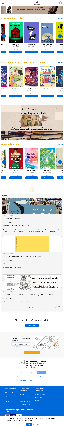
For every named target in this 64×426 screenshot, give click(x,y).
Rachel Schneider (31, 91)
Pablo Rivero (16, 46)
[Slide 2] (33, 11)
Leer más (36, 424)
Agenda (5, 195)
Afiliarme (32, 325)
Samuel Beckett (31, 46)
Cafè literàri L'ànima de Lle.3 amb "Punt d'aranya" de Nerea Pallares (29, 294)
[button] (2, 7)
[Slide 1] (31, 11)
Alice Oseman (15, 91)
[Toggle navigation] (3, 3)
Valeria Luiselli (47, 46)
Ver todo (60, 18)
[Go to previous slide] (4, 36)
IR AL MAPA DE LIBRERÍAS (32, 353)
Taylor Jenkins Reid (15, 172)
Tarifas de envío (24, 398)
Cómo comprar (24, 394)
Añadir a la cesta (16, 52)
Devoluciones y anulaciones (26, 404)
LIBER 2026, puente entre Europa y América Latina (22, 256)
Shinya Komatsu (47, 172)
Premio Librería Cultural (12, 218)
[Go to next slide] (60, 36)
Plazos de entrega (25, 401)
